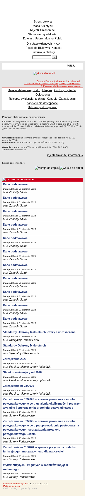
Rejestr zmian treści (42, 30)
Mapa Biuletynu (43, 26)
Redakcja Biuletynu (38, 47)
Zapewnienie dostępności (42, 103)
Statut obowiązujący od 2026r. (23, 372)
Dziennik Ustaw (33, 38)
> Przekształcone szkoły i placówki (41, 83)
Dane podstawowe (19, 90)
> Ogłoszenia (73, 83)
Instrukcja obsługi (43, 52)
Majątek (47, 90)
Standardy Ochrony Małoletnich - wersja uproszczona (39, 332)
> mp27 (62, 83)
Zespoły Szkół (18, 192)
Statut (36, 90)
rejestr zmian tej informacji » (65, 155)
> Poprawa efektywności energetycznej (60, 86)
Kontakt (56, 47)
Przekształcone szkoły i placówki (30, 366)
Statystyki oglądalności (43, 34)
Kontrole (52, 98)
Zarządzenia (67, 98)
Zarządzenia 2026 (14, 359)
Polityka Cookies (11, 486)
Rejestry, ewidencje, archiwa (27, 98)
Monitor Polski (53, 38)
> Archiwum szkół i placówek (66, 81)
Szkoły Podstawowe (22, 415)
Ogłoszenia (43, 94)
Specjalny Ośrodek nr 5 (24, 340)
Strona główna (43, 21)
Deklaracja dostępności (42, 107)
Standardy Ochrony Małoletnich (24, 345)
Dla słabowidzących (39, 43)
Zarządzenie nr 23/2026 (18, 385)
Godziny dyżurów (65, 90)
